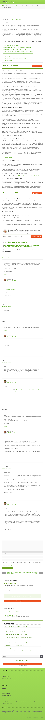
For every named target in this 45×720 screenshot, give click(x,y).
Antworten (5, 274)
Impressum (4, 688)
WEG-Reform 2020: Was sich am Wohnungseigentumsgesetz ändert (16, 626)
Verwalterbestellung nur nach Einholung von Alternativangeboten (16, 642)
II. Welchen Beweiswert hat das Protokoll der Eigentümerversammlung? (17, 47)
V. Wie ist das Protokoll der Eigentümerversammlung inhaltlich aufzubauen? (18, 53)
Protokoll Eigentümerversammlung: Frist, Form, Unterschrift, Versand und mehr (21, 14)
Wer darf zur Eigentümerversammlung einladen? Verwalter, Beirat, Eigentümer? (18, 639)
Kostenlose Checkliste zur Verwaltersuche (13, 615)
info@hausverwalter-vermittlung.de (9, 680)
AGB (2, 690)
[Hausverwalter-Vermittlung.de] (9, 2)
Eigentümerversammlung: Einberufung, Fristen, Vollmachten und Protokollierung (19, 650)
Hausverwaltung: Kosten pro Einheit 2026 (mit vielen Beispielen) (16, 629)
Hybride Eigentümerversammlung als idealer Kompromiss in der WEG (18, 246)
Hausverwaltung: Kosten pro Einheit (12, 611)
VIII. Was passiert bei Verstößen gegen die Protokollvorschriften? (15, 58)
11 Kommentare (18, 19)
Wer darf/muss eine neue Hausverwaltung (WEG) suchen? (30, 573)
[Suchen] (41, 656)
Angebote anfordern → (37, 66)
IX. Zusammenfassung (7, 60)
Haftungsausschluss (6, 693)
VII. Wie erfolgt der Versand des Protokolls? (11, 56)
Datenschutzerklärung (7, 565)
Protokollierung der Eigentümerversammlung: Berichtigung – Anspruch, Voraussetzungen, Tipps (23, 244)
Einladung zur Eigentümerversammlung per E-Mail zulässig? (14, 573)
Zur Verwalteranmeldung (7, 703)
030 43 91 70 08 (8, 678)
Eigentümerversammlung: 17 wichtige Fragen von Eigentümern (16, 634)
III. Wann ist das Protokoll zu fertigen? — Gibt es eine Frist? (14, 49)
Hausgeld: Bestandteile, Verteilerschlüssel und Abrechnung (15, 645)
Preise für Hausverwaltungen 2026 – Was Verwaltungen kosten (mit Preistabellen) (19, 637)
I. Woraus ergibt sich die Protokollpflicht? (11, 45)
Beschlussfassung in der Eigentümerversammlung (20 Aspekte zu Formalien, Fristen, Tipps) (20, 648)
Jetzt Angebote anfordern (22, 601)
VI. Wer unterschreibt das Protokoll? (10, 54)
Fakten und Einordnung (6, 695)
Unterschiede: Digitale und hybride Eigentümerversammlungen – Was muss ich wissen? (22, 245)
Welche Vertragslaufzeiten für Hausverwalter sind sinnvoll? (15, 631)
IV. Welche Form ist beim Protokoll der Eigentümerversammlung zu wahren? (18, 51)
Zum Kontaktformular (6, 682)
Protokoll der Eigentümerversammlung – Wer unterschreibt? (27, 175)
